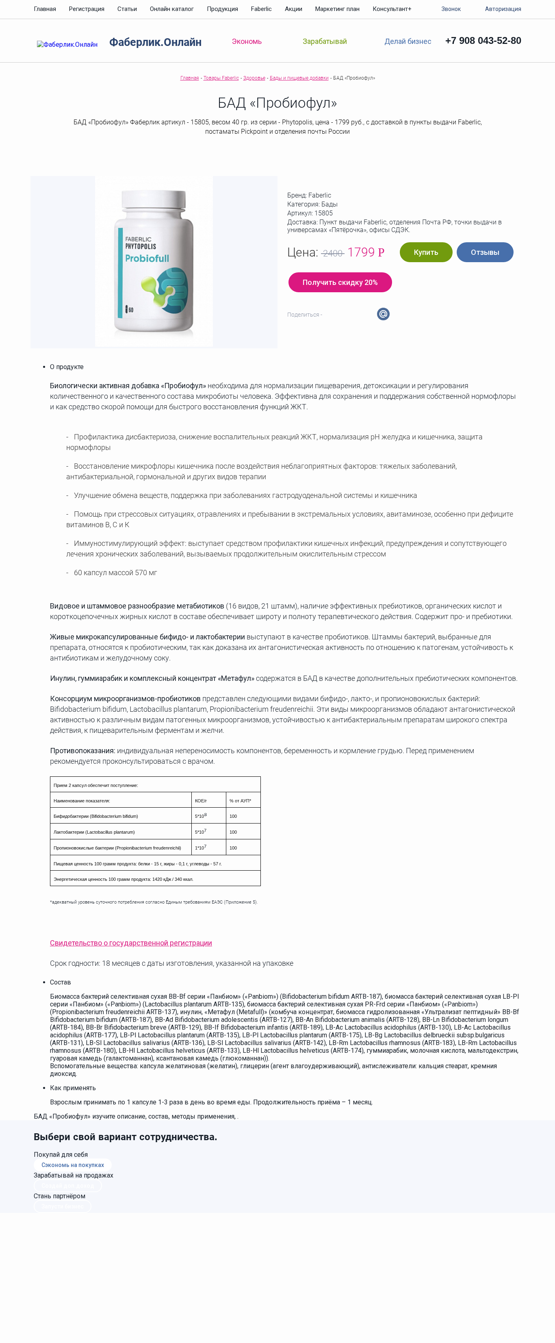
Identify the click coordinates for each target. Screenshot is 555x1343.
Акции (293, 9)
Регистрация (86, 9)
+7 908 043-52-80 (483, 40)
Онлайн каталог (172, 9)
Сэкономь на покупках (72, 1165)
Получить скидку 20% (340, 282)
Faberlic (261, 9)
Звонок (451, 9)
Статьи (127, 9)
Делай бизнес (407, 41)
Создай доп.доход (67, 1185)
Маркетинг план (337, 9)
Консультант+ (392, 9)
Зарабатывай (325, 41)
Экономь (247, 41)
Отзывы (485, 252)
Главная (45, 9)
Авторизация (503, 9)
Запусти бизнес (62, 1206)
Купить (426, 252)
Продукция (222, 9)
